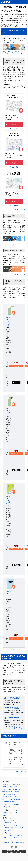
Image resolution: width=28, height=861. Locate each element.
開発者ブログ (6, 815)
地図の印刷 (5, 787)
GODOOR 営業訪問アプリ (11, 825)
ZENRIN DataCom (20, 850)
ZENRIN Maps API (9, 835)
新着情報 (15, 784)
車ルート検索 (13, 787)
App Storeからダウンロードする (16, 382)
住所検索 (21, 789)
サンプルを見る (14, 129)
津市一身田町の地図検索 (13, 698)
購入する (14, 124)
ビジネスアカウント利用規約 (10, 804)
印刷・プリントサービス (6, 52)
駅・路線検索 (15, 792)
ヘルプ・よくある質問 (8, 799)
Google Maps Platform (17, 842)
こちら (17, 80)
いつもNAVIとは (7, 784)
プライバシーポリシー (15, 812)
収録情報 (18, 799)
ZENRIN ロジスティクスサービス (13, 840)
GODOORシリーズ (14, 52)
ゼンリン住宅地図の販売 (9, 794)
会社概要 (4, 812)
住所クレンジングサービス (11, 837)
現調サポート (7, 830)
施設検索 (14, 789)
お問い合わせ (6, 807)
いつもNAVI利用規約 (8, 802)
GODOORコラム (8, 827)
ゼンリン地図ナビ (19, 827)
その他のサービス (19, 728)
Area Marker (19, 835)
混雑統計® (7, 842)
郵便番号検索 (6, 792)
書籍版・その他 (21, 52)
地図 (20, 784)
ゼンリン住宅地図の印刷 (9, 797)
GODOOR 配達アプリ (10, 822)
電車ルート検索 (6, 789)
